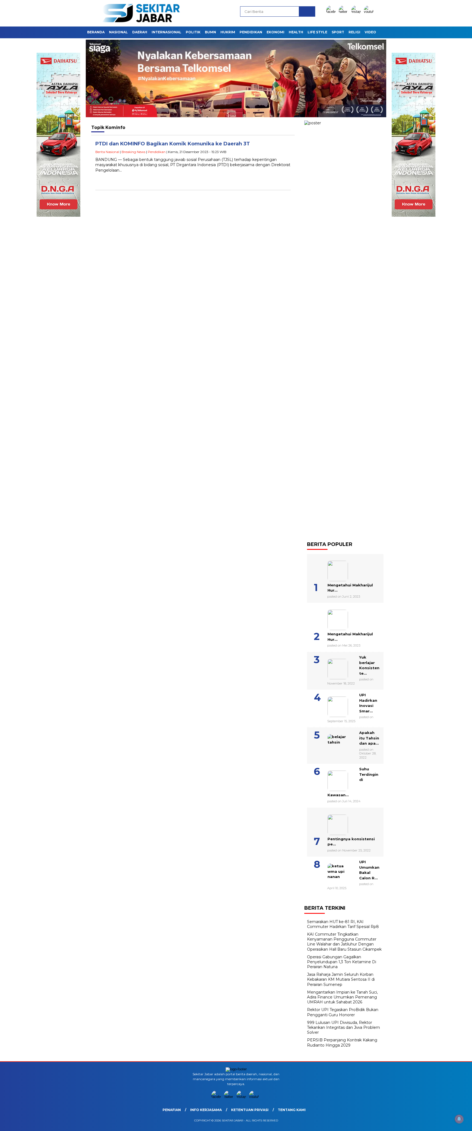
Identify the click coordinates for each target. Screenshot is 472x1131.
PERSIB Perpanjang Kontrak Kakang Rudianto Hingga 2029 (342, 1042)
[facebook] (332, 12)
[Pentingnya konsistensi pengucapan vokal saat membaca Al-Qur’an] (331, 822)
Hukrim (227, 32)
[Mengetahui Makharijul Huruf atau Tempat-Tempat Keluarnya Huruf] (331, 617)
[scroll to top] (453, 1122)
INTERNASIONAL (166, 32)
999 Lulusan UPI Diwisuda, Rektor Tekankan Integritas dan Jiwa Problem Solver (343, 1027)
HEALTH (296, 32)
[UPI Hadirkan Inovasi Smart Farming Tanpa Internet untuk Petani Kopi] (331, 704)
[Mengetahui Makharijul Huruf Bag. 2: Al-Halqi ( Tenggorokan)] (331, 569)
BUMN (210, 32)
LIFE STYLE (317, 32)
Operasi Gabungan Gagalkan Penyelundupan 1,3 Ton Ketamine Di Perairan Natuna (341, 961)
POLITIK (193, 32)
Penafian (172, 1110)
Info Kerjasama (206, 1110)
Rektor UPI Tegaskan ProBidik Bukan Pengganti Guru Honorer (342, 1012)
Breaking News (133, 152)
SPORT (338, 32)
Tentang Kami (292, 1110)
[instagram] (357, 12)
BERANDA (96, 32)
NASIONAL (118, 32)
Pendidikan (157, 152)
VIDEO (370, 32)
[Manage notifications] (459, 1119)
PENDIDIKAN (251, 32)
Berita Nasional (107, 152)
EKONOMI (275, 32)
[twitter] (344, 12)
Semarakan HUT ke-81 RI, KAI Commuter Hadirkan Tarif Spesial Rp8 (343, 924)
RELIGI (354, 32)
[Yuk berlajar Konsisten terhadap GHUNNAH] (331, 667)
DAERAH (139, 32)
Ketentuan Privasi (250, 1110)
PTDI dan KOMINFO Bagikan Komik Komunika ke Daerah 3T (172, 144)
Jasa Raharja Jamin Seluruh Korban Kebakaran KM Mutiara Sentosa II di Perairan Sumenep (341, 979)
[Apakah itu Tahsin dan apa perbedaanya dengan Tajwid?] (331, 742)
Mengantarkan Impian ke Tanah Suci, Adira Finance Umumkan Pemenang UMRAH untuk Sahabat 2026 (342, 997)
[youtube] (369, 12)
